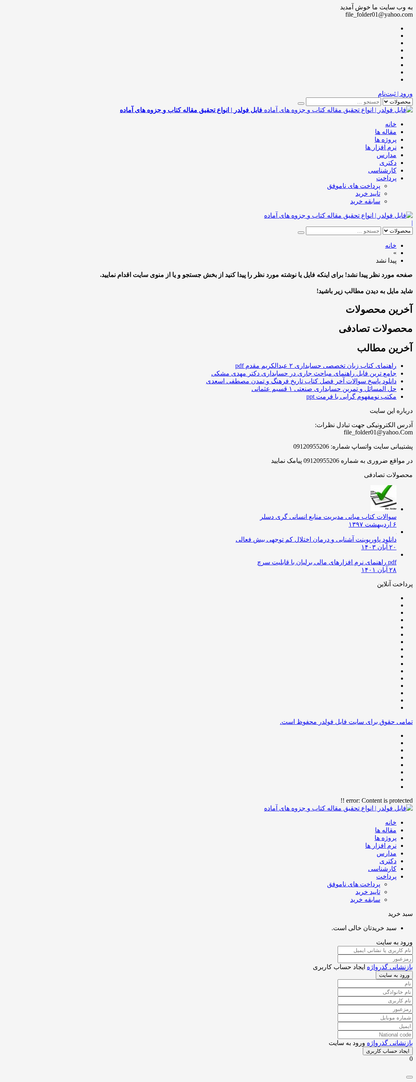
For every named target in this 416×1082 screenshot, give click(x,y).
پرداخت (386, 178)
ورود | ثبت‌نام (395, 93)
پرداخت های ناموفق (353, 185)
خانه (390, 124)
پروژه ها (385, 139)
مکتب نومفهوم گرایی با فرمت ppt (351, 396)
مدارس (386, 154)
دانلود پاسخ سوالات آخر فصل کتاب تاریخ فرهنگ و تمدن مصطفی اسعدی (301, 381)
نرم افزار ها (380, 147)
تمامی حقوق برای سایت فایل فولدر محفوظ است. (346, 721)
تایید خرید (367, 193)
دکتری (387, 162)
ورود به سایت (394, 975)
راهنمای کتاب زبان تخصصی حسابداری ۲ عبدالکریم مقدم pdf (315, 365)
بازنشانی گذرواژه (390, 966)
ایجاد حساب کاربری (388, 1051)
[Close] (409, 1077)
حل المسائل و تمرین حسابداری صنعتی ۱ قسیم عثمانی (323, 388)
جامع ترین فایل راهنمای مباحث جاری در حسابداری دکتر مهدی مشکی (303, 373)
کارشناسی (382, 170)
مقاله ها (385, 131)
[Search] (301, 103)
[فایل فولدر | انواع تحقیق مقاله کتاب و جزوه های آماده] (338, 215)
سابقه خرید (365, 201)
